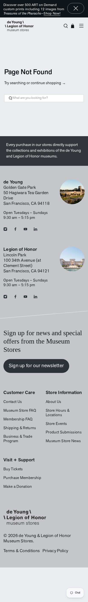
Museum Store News (63, 441)
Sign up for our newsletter (36, 365)
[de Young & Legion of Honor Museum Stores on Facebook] (15, 230)
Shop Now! (52, 13)
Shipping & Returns (19, 428)
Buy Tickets (13, 469)
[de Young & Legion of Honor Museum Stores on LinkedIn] (35, 230)
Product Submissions (64, 433)
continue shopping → (48, 83)
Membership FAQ (17, 420)
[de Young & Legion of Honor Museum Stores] (31, 26)
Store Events (56, 424)
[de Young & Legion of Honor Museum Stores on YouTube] (25, 230)
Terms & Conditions (21, 551)
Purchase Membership (22, 478)
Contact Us (12, 402)
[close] (75, 8)
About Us (53, 402)
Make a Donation (17, 487)
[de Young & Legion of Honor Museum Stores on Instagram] (5, 230)
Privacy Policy (55, 551)
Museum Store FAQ (19, 411)
